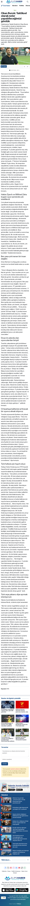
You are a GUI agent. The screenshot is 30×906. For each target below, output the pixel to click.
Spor (15, 10)
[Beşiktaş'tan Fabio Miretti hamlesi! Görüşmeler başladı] (22, 732)
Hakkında (4, 871)
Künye (9, 871)
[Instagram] (13, 868)
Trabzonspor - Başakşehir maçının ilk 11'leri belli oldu (21, 724)
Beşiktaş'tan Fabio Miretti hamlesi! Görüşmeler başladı (21, 738)
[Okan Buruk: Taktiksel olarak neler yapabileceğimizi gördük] (15, 56)
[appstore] (8, 890)
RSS (4, 897)
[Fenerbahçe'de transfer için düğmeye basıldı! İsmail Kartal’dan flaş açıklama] (7, 732)
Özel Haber (6, 5)
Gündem (14, 5)
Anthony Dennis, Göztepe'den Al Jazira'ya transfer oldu (22, 711)
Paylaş (4, 66)
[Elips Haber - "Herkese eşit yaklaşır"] (14, 2)
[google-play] (22, 890)
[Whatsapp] (24, 868)
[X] (8, 868)
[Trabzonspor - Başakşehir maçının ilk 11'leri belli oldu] (22, 718)
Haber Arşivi (24, 871)
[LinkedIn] (16, 868)
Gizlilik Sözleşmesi (15, 871)
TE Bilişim (19, 903)
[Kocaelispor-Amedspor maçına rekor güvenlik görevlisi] (7, 704)
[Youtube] (19, 868)
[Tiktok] (22, 868)
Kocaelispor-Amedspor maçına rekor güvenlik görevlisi (7, 711)
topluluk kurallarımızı (15, 769)
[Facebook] (5, 868)
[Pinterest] (11, 868)
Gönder (4, 763)
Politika (21, 5)
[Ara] (27, 2)
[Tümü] (28, 860)
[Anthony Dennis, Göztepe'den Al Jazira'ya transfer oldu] (22, 704)
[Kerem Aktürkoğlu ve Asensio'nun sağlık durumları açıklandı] (7, 718)
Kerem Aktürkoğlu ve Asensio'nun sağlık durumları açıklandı (7, 724)
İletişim (15, 872)
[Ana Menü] (1, 2)
